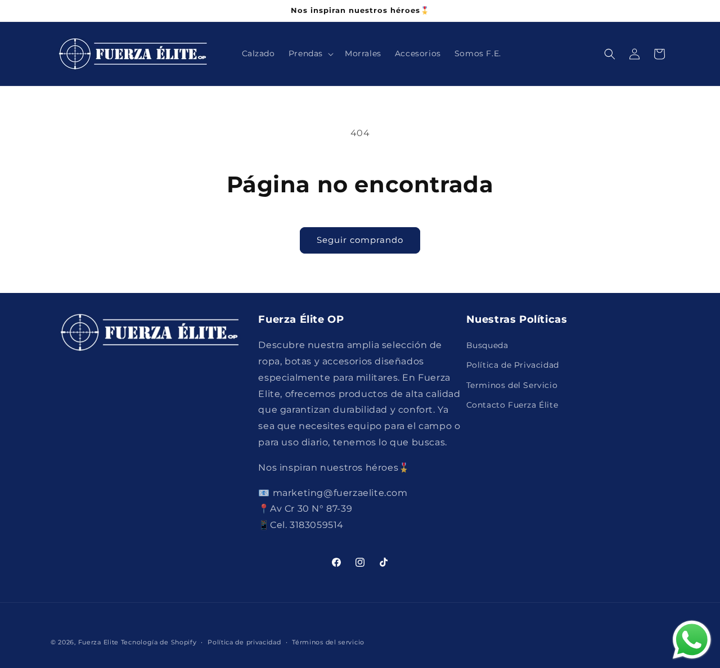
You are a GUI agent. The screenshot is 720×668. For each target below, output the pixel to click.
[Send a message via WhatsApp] (691, 639)
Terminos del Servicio (512, 385)
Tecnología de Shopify (159, 642)
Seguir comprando (360, 239)
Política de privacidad (244, 642)
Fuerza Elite (98, 642)
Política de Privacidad (512, 365)
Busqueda (487, 345)
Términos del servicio (328, 642)
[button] (310, 53)
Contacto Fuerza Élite (512, 405)
